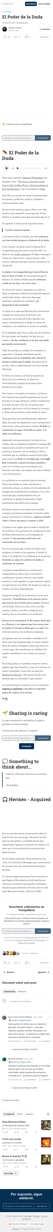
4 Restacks (34, 953)
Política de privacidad (26, 943)
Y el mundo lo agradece (13, 1159)
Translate (8, 11)
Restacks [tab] (22, 991)
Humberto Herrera (11, 675)
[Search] (48, 1114)
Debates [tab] (29, 1114)
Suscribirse (31, 4)
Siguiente (42, 972)
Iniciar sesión (44, 4)
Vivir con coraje (11, 1139)
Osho (42, 189)
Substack (15, 1229)
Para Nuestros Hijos (14, 1121)
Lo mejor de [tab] (9, 1114)
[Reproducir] (6, 168)
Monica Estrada (15, 1058)
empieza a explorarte (12, 689)
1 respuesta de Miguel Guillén (24, 1049)
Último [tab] (20, 1114)
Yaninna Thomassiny (32, 178)
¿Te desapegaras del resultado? (20, 303)
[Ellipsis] (49, 1017)
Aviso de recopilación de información (30, 940)
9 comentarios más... (11, 1100)
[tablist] (14, 991)
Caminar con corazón (12, 1142)
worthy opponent (22, 254)
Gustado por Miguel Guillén (21, 1020)
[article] (26, 1127)
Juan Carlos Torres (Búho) (20, 1016)
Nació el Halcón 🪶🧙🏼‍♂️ (14, 1156)
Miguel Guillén (15, 28)
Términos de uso (31, 937)
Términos (36, 1216)
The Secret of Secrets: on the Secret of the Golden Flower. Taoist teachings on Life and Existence (25, 185)
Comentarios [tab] (9, 991)
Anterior (10, 972)
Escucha (46, 29)
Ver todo (8, 1173)
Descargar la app (37, 1224)
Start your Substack (19, 1224)
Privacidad (28, 1216)
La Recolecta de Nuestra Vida (15, 1125)
